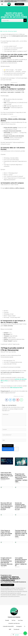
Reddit (7, 620)
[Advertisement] (14, 250)
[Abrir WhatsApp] (25, 633)
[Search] (25, 20)
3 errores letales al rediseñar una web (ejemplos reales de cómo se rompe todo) (21, 533)
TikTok (13, 620)
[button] (2, 4)
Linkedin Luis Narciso (14, 623)
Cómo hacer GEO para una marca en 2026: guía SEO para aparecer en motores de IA (7, 476)
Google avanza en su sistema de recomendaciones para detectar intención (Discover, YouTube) (7, 561)
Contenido (4, 31)
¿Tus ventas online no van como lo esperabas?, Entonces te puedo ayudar (15, 1)
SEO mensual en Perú (16, 387)
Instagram (19, 626)
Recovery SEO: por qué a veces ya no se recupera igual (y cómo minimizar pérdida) (7, 506)
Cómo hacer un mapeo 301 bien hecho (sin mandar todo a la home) (6, 533)
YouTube (20, 620)
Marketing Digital (12, 31)
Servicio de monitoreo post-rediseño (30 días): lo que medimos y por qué (20, 506)
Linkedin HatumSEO (8, 626)
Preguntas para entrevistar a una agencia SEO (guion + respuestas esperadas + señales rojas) (21, 477)
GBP (10, 629)
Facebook (16, 629)
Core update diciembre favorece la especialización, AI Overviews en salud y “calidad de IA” (21, 561)
